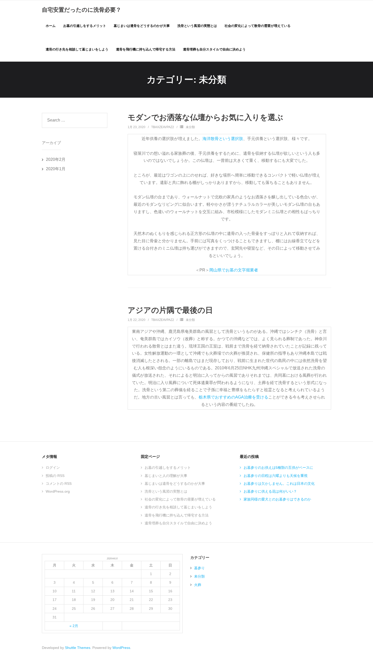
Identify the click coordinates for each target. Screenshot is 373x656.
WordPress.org (58, 491)
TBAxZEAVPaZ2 (162, 127)
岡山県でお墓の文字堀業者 (233, 270)
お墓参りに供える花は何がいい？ (270, 491)
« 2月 (74, 626)
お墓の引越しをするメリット (168, 467)
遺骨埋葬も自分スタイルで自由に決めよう (178, 523)
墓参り (199, 568)
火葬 (197, 585)
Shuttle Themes (77, 648)
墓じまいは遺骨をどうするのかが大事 (175, 483)
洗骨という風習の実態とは (166, 491)
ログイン (53, 467)
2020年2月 (55, 159)
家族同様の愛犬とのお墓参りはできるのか (277, 499)
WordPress (121, 648)
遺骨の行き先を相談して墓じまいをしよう (178, 507)
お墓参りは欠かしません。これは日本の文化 (279, 483)
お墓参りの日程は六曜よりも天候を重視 (276, 476)
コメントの (59, 483)
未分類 (190, 127)
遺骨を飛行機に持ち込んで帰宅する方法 (177, 515)
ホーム (51, 26)
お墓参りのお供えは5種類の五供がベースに (278, 467)
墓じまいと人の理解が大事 (166, 476)
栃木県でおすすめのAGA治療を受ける (233, 397)
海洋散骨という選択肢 (222, 138)
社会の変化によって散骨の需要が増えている (180, 499)
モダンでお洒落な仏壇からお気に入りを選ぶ (205, 117)
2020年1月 (55, 169)
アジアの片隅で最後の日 (170, 310)
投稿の (55, 476)
